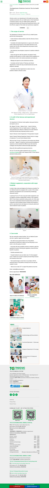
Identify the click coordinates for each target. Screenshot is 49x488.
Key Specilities (15, 4)
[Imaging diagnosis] (16, 331)
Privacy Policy (12, 401)
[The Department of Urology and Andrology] (16, 359)
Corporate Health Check (17, 317)
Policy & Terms (13, 403)
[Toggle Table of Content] (27, 28)
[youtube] (14, 395)
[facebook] (11, 395)
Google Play (31, 420)
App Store (17, 420)
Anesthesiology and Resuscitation (30, 335)
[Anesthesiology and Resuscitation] (16, 338)
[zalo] (16, 395)
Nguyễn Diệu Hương (23, 12)
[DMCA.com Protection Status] (24, 386)
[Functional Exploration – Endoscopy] (16, 345)
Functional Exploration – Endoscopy (30, 342)
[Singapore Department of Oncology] (16, 352)
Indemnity (12, 399)
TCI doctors (23, 14)
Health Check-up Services (17, 295)
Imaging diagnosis (26, 328)
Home (11, 4)
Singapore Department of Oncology (30, 349)
